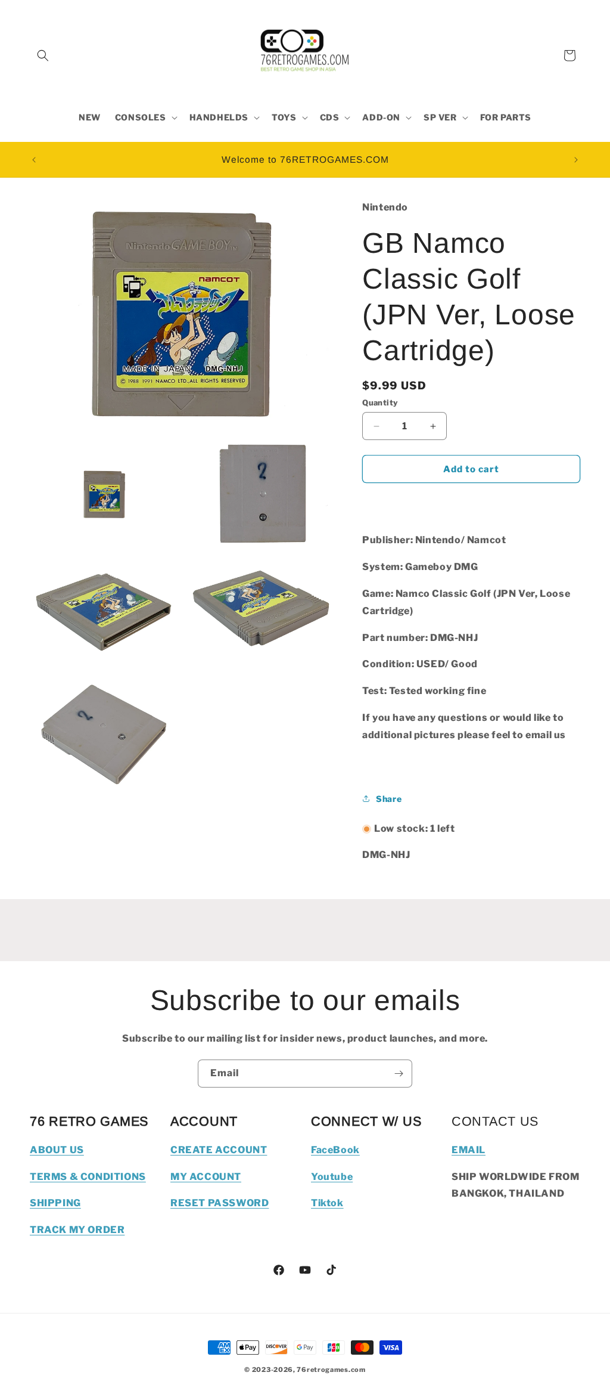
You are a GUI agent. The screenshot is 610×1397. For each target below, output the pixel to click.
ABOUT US (57, 1150)
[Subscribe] (398, 1074)
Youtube (332, 1176)
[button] (43, 55)
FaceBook (335, 1150)
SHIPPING (55, 1203)
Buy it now (471, 503)
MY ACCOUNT (205, 1176)
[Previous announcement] (34, 159)
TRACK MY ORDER (77, 1229)
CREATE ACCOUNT (218, 1150)
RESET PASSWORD (219, 1203)
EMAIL (468, 1150)
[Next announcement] (576, 159)
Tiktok (327, 1203)
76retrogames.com (331, 1369)
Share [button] (389, 799)
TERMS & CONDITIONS (88, 1176)
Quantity (380, 402)
